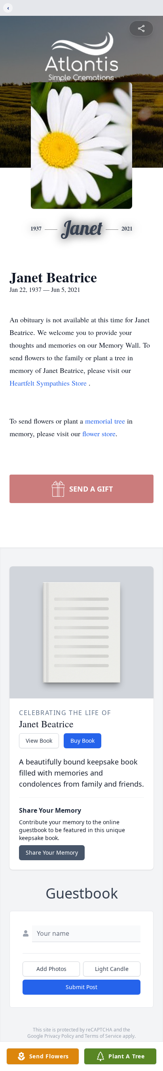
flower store (99, 433)
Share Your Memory (52, 852)
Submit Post (81, 987)
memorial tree (105, 421)
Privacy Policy (59, 1036)
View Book (39, 740)
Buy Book (82, 740)
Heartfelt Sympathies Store (49, 383)
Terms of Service (103, 1036)
